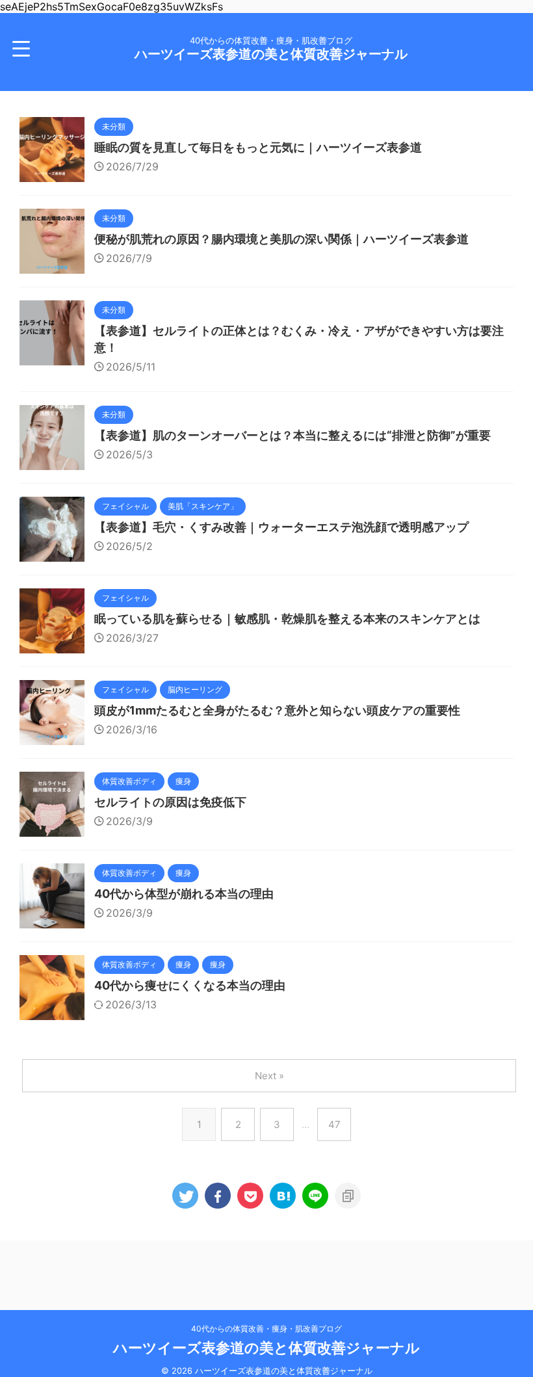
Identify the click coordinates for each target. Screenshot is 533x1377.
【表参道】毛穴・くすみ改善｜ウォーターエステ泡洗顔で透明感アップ (281, 527)
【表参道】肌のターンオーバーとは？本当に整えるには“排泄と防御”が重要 (292, 435)
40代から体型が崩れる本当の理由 (184, 893)
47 (334, 1124)
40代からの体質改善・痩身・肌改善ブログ (266, 1328)
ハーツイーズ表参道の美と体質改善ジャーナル (271, 54)
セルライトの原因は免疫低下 (170, 802)
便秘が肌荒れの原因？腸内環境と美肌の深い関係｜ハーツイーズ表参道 (281, 239)
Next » (269, 1075)
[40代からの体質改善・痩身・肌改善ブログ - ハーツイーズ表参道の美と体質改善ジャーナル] (283, 1196)
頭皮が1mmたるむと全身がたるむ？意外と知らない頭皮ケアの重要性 (277, 710)
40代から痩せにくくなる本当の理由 (189, 985)
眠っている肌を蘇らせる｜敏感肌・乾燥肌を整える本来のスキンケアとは (287, 618)
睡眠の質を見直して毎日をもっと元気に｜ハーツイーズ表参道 (258, 147)
